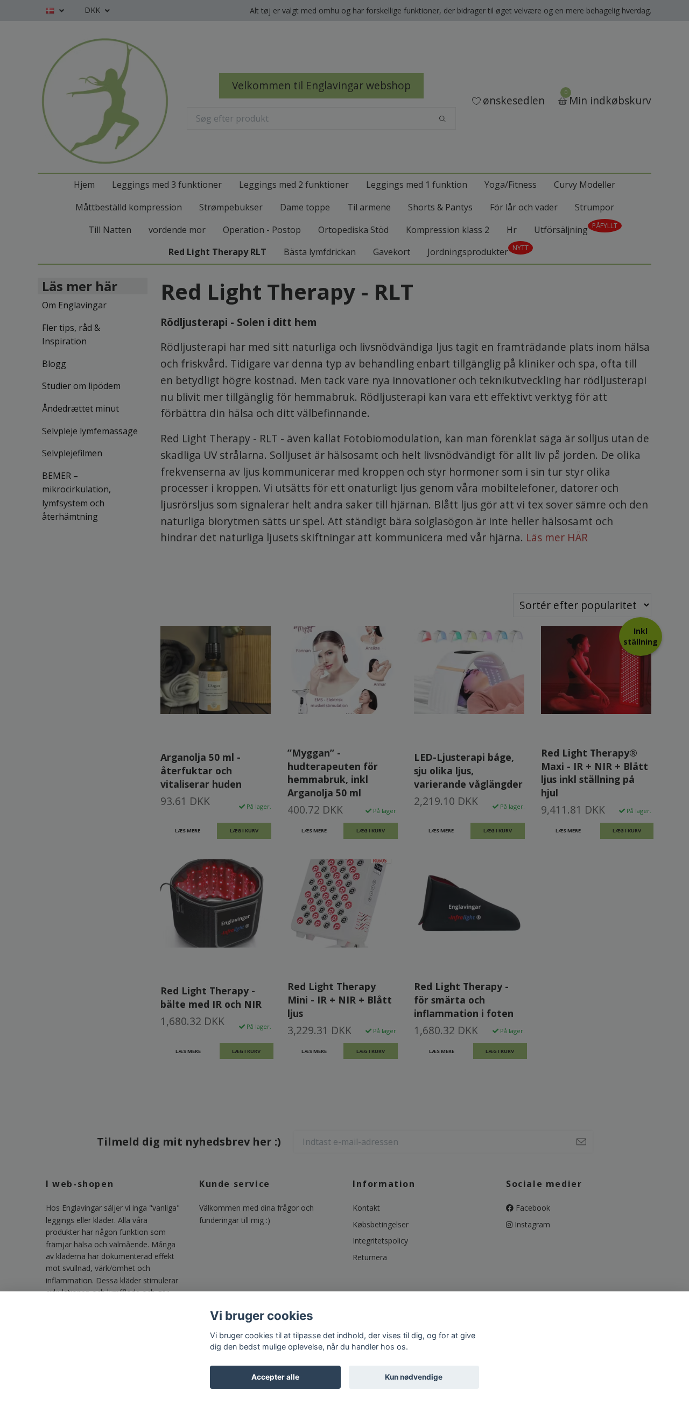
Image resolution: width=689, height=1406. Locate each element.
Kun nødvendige (413, 1377)
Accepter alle (275, 1377)
